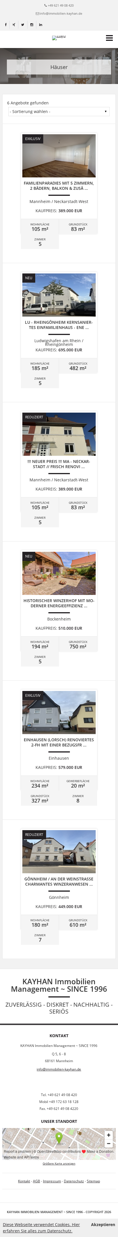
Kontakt (24, 1181)
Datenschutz (74, 1181)
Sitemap (93, 1181)
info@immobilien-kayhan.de (61, 13)
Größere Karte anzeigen (59, 1163)
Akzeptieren (103, 1224)
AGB (36, 1181)
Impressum (52, 1181)
